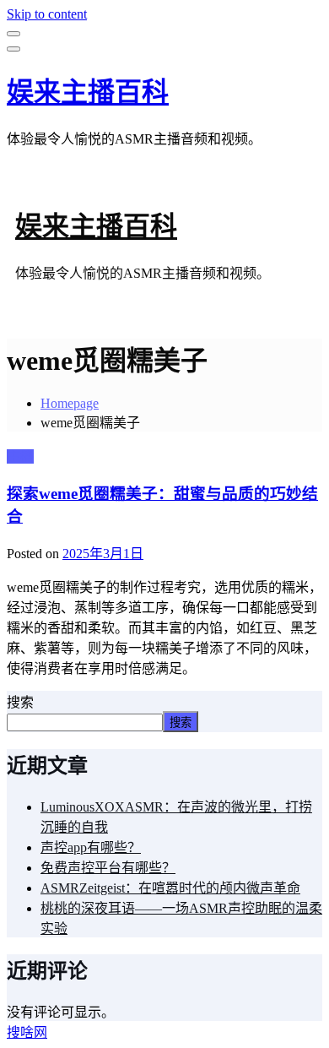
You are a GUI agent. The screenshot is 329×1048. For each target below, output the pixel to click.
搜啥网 (27, 1032)
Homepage (69, 403)
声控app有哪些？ (90, 847)
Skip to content (47, 14)
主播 (20, 456)
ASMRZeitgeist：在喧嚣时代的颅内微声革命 (170, 888)
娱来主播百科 (88, 92)
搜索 (20, 702)
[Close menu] (13, 33)
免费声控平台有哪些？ (107, 868)
